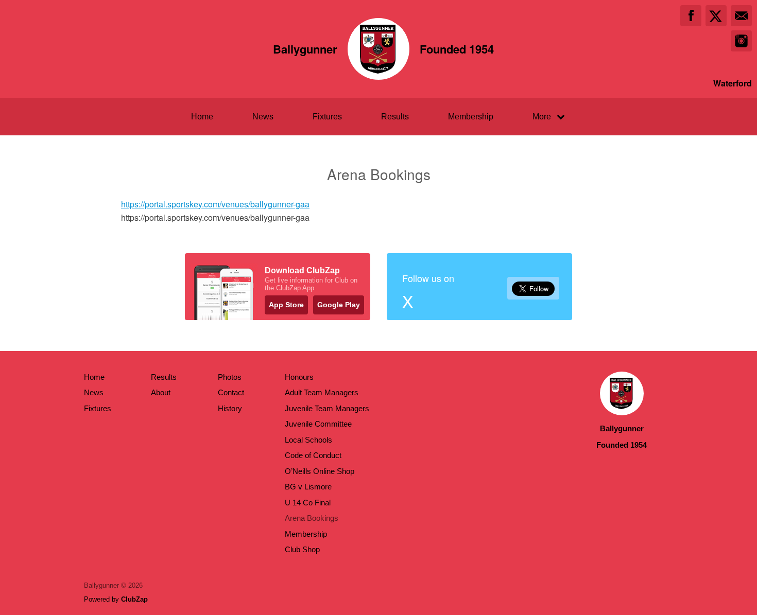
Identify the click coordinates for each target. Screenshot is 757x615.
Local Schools (308, 439)
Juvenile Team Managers (327, 408)
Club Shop (302, 549)
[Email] (741, 15)
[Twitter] (716, 15)
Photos (230, 377)
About (160, 392)
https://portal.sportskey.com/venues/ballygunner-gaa (215, 204)
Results (395, 116)
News (262, 116)
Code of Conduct (313, 455)
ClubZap (134, 599)
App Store (286, 305)
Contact (231, 392)
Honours (299, 377)
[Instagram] (741, 40)
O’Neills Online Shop (319, 471)
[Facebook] (690, 15)
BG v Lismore (308, 486)
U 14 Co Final (308, 502)
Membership (470, 116)
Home (202, 116)
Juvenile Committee (318, 423)
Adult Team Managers (321, 392)
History (230, 408)
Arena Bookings (311, 518)
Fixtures (327, 116)
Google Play (338, 305)
